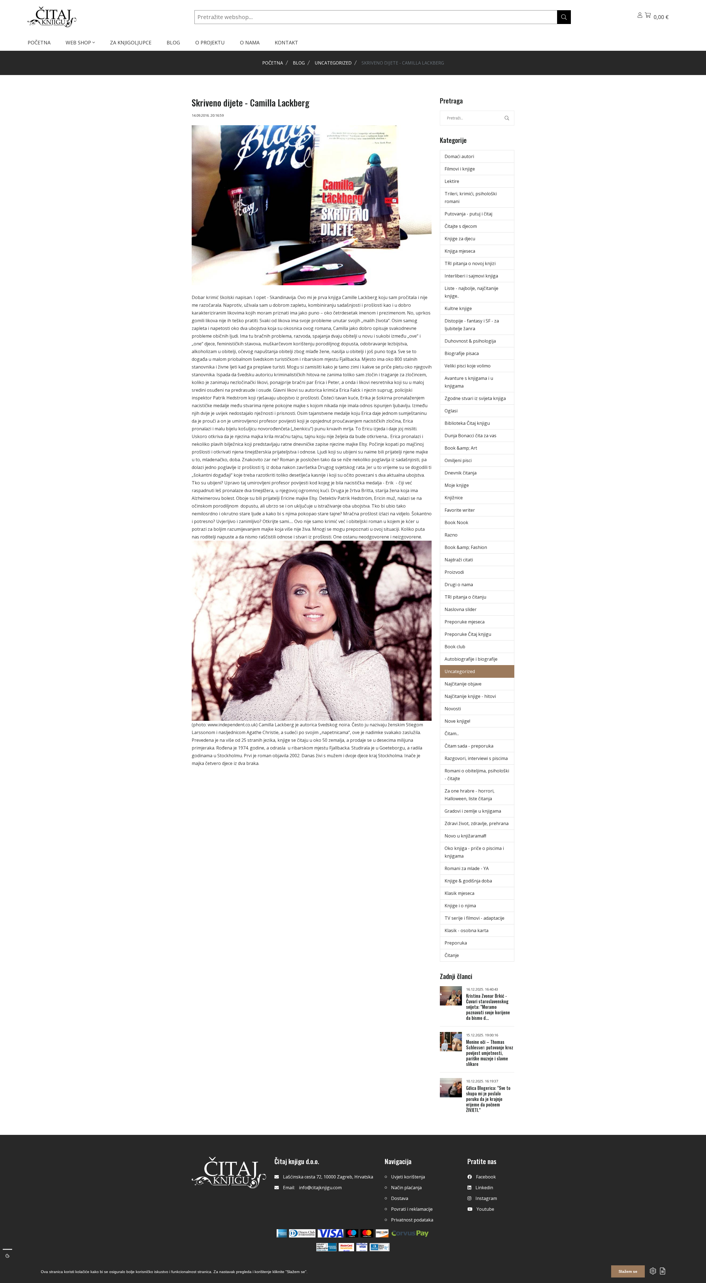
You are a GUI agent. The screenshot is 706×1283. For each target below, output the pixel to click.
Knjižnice (454, 498)
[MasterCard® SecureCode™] (346, 1247)
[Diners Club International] (302, 1233)
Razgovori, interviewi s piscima (476, 758)
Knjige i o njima (460, 906)
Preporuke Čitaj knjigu (468, 634)
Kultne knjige (458, 308)
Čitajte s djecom (461, 226)
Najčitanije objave (463, 684)
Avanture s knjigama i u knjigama (469, 382)
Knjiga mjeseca (460, 251)
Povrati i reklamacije (412, 1209)
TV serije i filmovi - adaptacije (474, 918)
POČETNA (39, 42)
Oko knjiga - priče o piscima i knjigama (474, 852)
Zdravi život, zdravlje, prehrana (477, 823)
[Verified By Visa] (362, 1247)
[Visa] (330, 1233)
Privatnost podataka (412, 1220)
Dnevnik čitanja (461, 473)
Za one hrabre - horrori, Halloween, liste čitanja (469, 795)
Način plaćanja (406, 1188)
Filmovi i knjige (460, 169)
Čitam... (452, 733)
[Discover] (382, 1233)
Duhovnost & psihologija (470, 341)
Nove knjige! (457, 721)
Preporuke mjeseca (465, 622)
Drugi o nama (459, 585)
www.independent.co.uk (232, 725)
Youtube (485, 1209)
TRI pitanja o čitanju (465, 597)
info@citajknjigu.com (320, 1188)
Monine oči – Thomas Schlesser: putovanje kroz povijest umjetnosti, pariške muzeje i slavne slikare (489, 1053)
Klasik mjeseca (459, 893)
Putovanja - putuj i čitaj (468, 214)
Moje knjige (457, 485)
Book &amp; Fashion (466, 547)
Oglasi (451, 411)
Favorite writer (460, 510)
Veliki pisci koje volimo (468, 366)
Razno (451, 535)
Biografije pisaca (462, 353)
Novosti (453, 709)
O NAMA (250, 42)
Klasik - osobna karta (466, 930)
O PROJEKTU (210, 42)
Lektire (452, 181)
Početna (272, 63)
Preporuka (456, 943)
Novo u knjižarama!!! (465, 836)
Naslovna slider (461, 609)
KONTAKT (286, 42)
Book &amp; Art (461, 448)
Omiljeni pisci (458, 460)
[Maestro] (367, 1233)
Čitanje (452, 955)
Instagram (486, 1198)
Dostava (399, 1198)
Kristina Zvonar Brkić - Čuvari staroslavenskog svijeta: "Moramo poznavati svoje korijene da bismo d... (488, 1007)
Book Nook (456, 522)
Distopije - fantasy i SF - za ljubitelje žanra (472, 325)
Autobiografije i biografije (471, 659)
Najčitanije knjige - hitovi (470, 696)
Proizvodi (454, 572)
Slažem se (628, 1271)
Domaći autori (459, 156)
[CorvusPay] (410, 1233)
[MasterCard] (352, 1233)
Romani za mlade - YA (467, 868)
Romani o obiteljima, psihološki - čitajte (477, 774)
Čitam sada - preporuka (469, 746)
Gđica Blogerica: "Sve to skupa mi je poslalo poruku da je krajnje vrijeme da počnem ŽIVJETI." (488, 1099)
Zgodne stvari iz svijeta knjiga (475, 398)
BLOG (173, 42)
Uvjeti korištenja (408, 1177)
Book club (455, 647)
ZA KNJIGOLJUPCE (130, 42)
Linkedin (484, 1188)
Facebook (486, 1177)
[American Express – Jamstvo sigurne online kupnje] (326, 1247)
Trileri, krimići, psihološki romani (471, 197)
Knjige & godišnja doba (468, 881)
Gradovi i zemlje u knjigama (473, 811)
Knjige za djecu (460, 239)
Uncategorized (333, 63)
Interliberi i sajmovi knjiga (471, 276)
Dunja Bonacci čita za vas (470, 436)
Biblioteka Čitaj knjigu (467, 423)
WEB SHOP (79, 42)
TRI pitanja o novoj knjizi (470, 263)
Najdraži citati (459, 560)
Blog (299, 63)
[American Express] (281, 1233)
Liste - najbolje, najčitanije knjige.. (471, 292)
